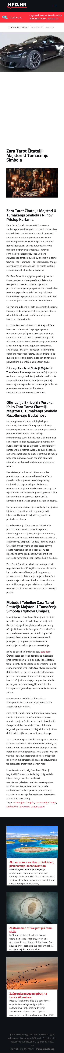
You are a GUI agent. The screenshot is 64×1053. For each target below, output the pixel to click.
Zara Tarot (46, 651)
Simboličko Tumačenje (17, 806)
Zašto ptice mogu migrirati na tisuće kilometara (28, 995)
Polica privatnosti (45, 1048)
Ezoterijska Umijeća (24, 802)
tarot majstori (38, 806)
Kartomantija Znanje (45, 802)
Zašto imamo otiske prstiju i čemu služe (31, 929)
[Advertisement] (32, 106)
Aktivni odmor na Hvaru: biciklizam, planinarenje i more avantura (31, 864)
